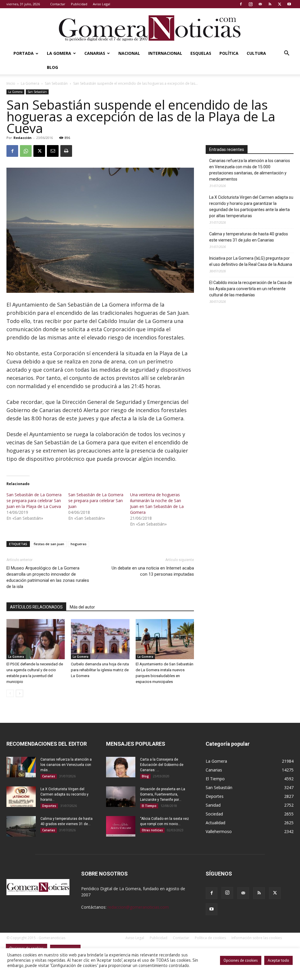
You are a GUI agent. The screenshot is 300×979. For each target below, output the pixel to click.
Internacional (165, 53)
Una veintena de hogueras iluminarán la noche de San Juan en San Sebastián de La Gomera (157, 503)
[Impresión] (66, 151)
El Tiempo (149, 806)
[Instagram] (250, 4)
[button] (286, 54)
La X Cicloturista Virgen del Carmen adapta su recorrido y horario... (64, 794)
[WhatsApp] (26, 151)
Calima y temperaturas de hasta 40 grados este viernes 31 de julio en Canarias (248, 237)
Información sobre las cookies (256, 937)
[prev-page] (10, 693)
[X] (279, 4)
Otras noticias (152, 830)
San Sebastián (56, 83)
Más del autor (82, 607)
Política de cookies (210, 937)
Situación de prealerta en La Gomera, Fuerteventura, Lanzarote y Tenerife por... (162, 794)
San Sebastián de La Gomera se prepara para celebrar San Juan (95, 500)
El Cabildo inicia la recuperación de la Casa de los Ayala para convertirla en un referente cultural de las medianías (250, 288)
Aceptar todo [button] (278, 960)
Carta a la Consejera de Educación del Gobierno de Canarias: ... (161, 764)
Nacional (129, 53)
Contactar (57, 4)
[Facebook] (240, 4)
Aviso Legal (101, 4)
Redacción (22, 137)
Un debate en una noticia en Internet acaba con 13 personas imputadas (153, 571)
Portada (23, 53)
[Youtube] (289, 4)
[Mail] (260, 4)
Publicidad (79, 4)
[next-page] (19, 693)
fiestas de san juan (49, 544)
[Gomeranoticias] (150, 28)
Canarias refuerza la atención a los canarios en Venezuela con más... (66, 764)
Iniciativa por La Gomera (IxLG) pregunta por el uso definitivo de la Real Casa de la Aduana (250, 261)
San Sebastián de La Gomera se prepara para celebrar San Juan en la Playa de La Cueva (34, 500)
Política (228, 53)
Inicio (10, 83)
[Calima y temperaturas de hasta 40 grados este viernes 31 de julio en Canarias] (21, 826)
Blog (52, 67)
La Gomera (59, 53)
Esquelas (200, 53)
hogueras (78, 544)
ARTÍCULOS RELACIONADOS (36, 607)
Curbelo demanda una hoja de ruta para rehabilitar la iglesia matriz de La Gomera (100, 670)
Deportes (49, 806)
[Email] (53, 151)
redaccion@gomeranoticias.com (138, 907)
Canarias (94, 53)
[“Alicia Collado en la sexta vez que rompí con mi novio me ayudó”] (120, 826)
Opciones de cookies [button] (241, 960)
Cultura (256, 53)
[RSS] (269, 4)
